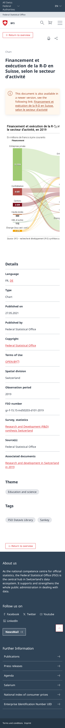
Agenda (9, 675)
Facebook (13, 614)
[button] (59, 628)
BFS (12, 23)
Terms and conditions (13, 723)
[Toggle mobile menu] (60, 23)
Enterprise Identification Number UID (28, 704)
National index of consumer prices (26, 694)
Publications (12, 656)
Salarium (9, 685)
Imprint (27, 723)
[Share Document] (56, 38)
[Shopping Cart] (50, 23)
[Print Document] (48, 38)
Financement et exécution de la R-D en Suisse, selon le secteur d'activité (34, 105)
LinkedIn (12, 621)
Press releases (13, 666)
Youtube (49, 614)
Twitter (31, 614)
